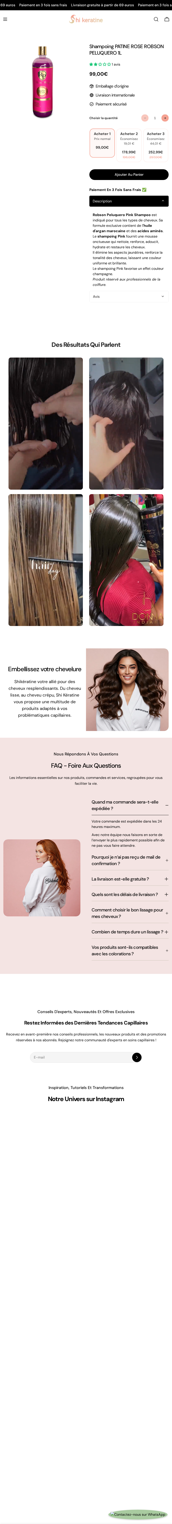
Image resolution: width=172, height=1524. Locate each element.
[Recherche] (156, 19)
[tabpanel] (129, 250)
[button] (100, 64)
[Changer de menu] (5, 19)
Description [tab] (102, 201)
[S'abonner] (137, 1057)
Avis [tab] (96, 296)
